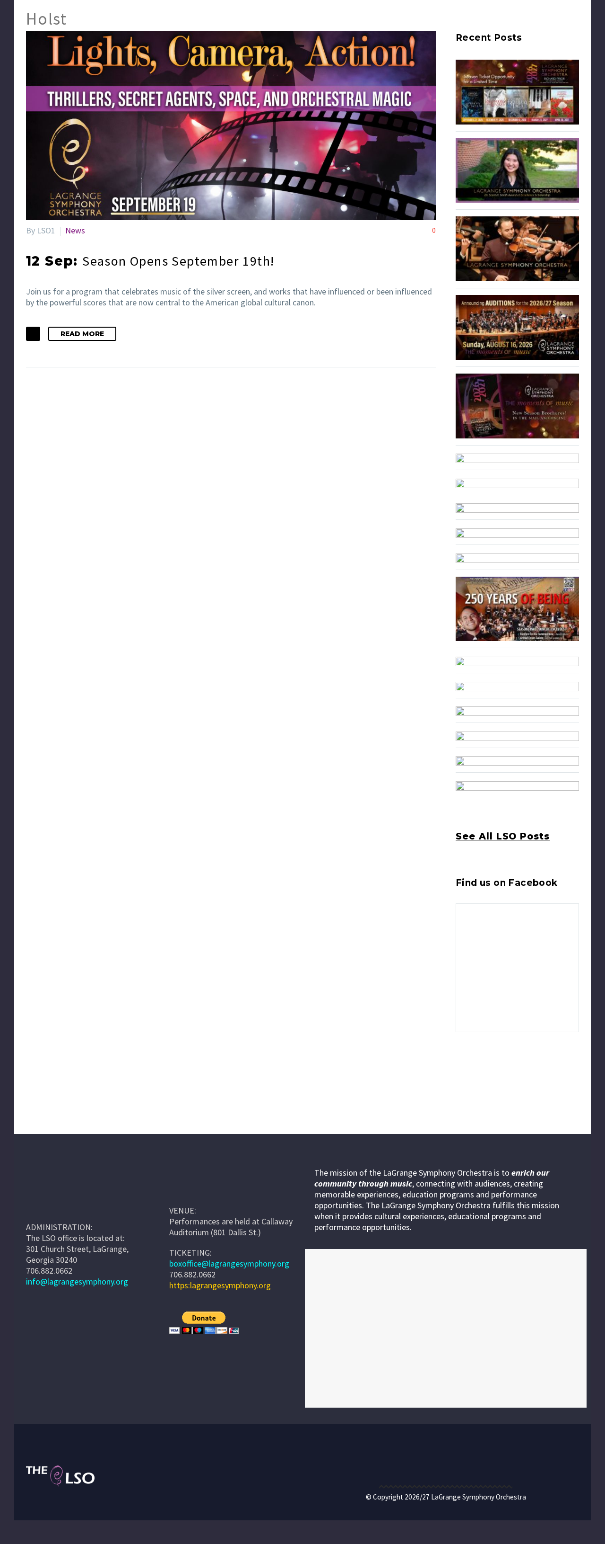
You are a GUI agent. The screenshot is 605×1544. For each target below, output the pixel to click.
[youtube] (496, 1073)
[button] (33, 334)
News (75, 230)
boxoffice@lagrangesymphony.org (229, 1263)
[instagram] (478, 1073)
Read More (82, 334)
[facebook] (461, 1073)
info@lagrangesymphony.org (77, 1281)
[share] (513, 1073)
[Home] (183, 1188)
